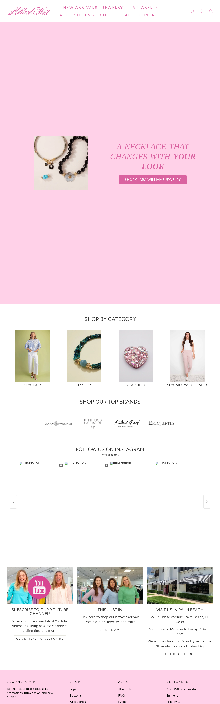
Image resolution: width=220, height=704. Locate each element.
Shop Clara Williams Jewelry (153, 180)
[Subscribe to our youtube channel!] (40, 585)
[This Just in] (110, 585)
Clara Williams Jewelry (182, 689)
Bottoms (76, 695)
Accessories (75, 15)
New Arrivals (80, 7)
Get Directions (180, 654)
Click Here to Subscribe (40, 638)
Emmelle (172, 695)
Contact (150, 15)
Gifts (107, 15)
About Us (124, 689)
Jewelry (114, 7)
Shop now (110, 629)
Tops (73, 689)
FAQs (122, 695)
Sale (128, 15)
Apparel (143, 7)
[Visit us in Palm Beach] (180, 585)
